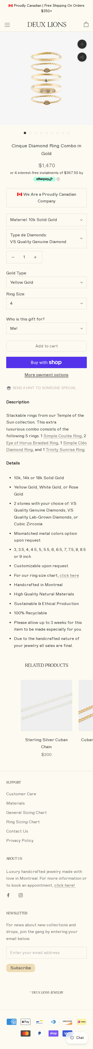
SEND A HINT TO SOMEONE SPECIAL (43, 387)
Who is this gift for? (25, 319)
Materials (15, 803)
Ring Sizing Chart (23, 822)
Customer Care (21, 794)
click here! (65, 885)
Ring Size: (15, 294)
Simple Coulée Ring (62, 436)
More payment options (46, 374)
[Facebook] (8, 895)
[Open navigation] (7, 25)
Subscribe (20, 968)
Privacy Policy (20, 840)
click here (69, 575)
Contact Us (17, 831)
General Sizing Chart (26, 812)
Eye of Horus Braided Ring (32, 443)
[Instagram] (21, 895)
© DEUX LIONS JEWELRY (46, 992)
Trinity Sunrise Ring (64, 449)
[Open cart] (86, 24)
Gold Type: (16, 273)
